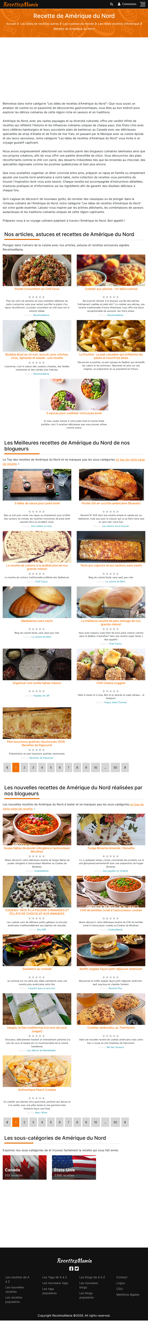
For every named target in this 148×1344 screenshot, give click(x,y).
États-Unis (64, 1170)
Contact (121, 1277)
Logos (120, 1283)
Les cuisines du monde (79, 23)
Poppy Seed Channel (115, 702)
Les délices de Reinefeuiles (41, 1050)
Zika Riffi (41, 929)
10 (95, 767)
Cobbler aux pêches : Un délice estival (111, 289)
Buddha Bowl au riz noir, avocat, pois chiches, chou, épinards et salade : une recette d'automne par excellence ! (37, 358)
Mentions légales (127, 1294)
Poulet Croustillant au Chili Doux (37, 289)
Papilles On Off (41, 695)
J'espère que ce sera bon (41, 988)
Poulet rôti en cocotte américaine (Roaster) (111, 503)
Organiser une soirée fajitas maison (37, 683)
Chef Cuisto (41, 581)
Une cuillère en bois (41, 526)
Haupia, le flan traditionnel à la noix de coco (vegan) (37, 1029)
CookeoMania (41, 871)
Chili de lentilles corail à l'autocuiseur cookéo (111, 910)
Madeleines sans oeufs (37, 621)
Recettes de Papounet (41, 757)
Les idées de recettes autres (40, 23)
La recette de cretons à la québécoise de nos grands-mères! (37, 567)
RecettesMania (20, 4)
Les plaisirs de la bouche (115, 526)
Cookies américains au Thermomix (111, 1027)
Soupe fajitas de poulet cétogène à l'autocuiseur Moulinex (37, 849)
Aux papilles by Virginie (115, 871)
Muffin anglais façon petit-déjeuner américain (111, 969)
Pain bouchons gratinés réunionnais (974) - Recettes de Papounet (37, 743)
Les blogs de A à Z (92, 1277)
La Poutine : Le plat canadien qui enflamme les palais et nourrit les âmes (111, 356)
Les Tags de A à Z (54, 1277)
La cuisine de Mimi (115, 581)
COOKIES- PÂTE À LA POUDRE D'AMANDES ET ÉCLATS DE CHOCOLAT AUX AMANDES (37, 911)
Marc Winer (41, 1112)
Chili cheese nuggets (111, 683)
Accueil (11, 23)
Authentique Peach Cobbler (37, 1089)
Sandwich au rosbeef (37, 969)
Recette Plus (115, 988)
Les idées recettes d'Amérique (119, 23)
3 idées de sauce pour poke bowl (37, 503)
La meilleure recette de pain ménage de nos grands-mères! (111, 622)
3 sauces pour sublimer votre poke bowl (74, 413)
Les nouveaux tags (55, 1283)
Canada (12, 1170)
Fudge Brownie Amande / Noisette (111, 848)
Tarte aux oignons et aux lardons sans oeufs (111, 565)
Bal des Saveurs (115, 1047)
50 (115, 767)
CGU (119, 1289)
